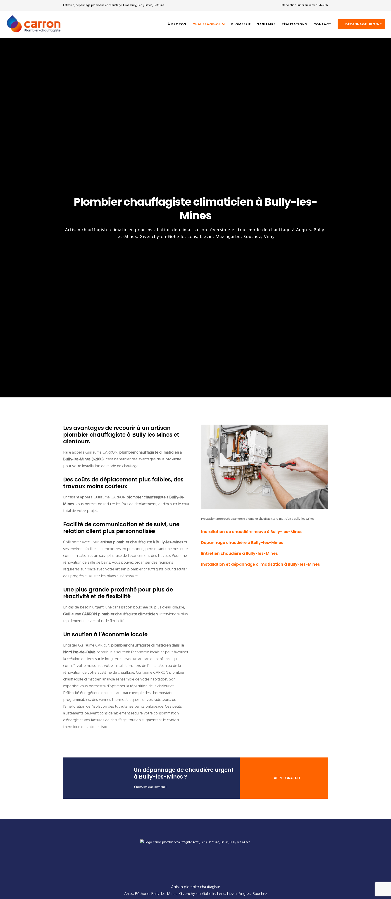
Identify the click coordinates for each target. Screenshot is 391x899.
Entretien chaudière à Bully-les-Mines (239, 553)
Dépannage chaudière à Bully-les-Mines (242, 542)
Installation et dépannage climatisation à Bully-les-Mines (260, 564)
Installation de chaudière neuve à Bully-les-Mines (252, 531)
